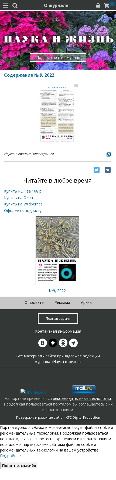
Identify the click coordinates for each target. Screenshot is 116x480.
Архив (86, 302)
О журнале (56, 5)
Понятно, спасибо (19, 465)
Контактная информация (58, 331)
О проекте (34, 302)
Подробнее (10, 455)
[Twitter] (97, 170)
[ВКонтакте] (108, 170)
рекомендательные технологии (82, 398)
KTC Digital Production (83, 417)
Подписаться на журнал (58, 57)
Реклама (62, 302)
